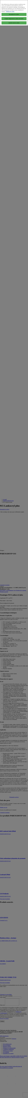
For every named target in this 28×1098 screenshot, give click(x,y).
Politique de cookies (10, 11)
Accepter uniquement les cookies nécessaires (14, 18)
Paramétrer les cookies (14, 14)
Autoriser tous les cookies (14, 22)
